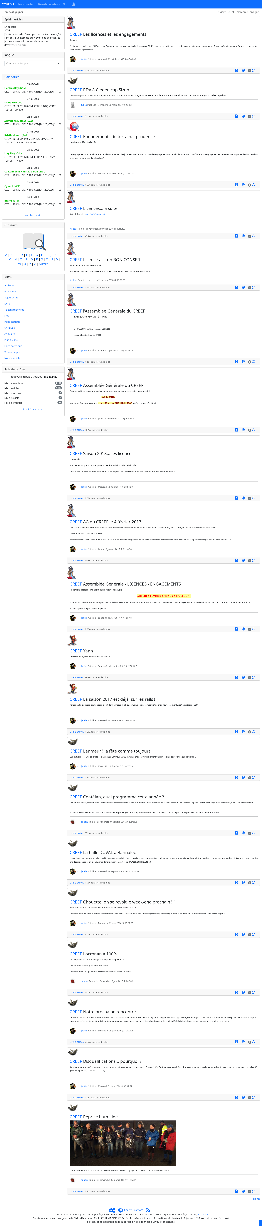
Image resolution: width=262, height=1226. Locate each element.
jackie (84, 59)
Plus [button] (65, 4)
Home (256, 1198)
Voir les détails (33, 215)
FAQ (6, 315)
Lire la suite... (77, 70)
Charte (128, 1210)
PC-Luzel (203, 1214)
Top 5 (26, 409)
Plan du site (11, 340)
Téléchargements (14, 309)
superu (84, 821)
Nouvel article (12, 358)
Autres (43, 264)
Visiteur (73, 228)
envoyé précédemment (94, 214)
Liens (7, 303)
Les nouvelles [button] (26, 4)
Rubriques (10, 291)
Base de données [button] (48, 4)
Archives (9, 285)
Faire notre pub (13, 346)
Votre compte (12, 352)
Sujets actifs (11, 297)
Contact (138, 1210)
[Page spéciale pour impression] (236, 70)
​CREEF (76, 34)
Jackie (84, 486)
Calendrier (11, 77)
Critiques (9, 327)
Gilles (84, 104)
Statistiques (37, 409)
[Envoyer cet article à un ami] (243, 70)
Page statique (12, 321)
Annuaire (9, 334)
